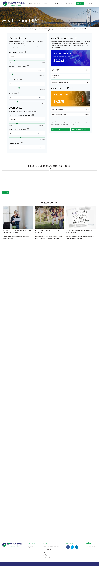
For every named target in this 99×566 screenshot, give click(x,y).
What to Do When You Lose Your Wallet (79, 231)
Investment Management (49, 547)
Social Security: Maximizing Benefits (47, 231)
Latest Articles (46, 557)
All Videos (30, 546)
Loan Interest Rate (16, 143)
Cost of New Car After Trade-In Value (21, 115)
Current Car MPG (15, 80)
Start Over (56, 129)
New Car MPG (14, 93)
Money (44, 554)
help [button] (25, 52)
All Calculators (31, 547)
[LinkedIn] (76, 547)
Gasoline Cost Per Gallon (17, 52)
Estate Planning (47, 549)
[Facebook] (68, 547)
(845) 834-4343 (90, 546)
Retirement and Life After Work (51, 546)
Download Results (79, 129)
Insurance (45, 551)
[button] (30, 3)
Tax (44, 552)
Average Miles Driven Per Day (19, 66)
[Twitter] (72, 547)
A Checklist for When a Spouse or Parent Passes (17, 231)
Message (4, 179)
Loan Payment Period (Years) (19, 129)
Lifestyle (45, 556)
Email (51, 169)
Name (3, 169)
